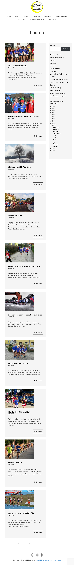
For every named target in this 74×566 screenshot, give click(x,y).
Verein (26, 16)
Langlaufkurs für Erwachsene (59, 74)
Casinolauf (53, 63)
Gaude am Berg (55, 68)
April (54, 142)
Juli (54, 135)
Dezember (56, 127)
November (56, 129)
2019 (53, 121)
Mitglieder (36, 16)
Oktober (56, 131)
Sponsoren (22, 20)
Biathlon (52, 60)
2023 (53, 112)
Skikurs (52, 85)
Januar (55, 146)
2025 (53, 108)
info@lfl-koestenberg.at (44, 560)
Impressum (52, 20)
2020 (53, 119)
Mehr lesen (38, 85)
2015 (53, 150)
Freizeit (52, 66)
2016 (53, 148)
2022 (53, 115)
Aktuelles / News (55, 55)
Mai (54, 140)
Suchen (52, 45)
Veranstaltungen (61, 16)
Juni (54, 137)
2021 (53, 117)
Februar (55, 144)
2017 (54, 125)
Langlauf (53, 71)
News (17, 16)
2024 (53, 110)
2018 (53, 123)
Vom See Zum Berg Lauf (58, 96)
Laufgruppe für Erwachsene (59, 79)
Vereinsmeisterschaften (58, 93)
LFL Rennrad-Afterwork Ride (59, 82)
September (57, 133)
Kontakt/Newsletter (37, 20)
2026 (53, 106)
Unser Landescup (55, 88)
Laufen (52, 77)
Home (9, 16)
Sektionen (47, 16)
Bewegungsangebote (57, 57)
